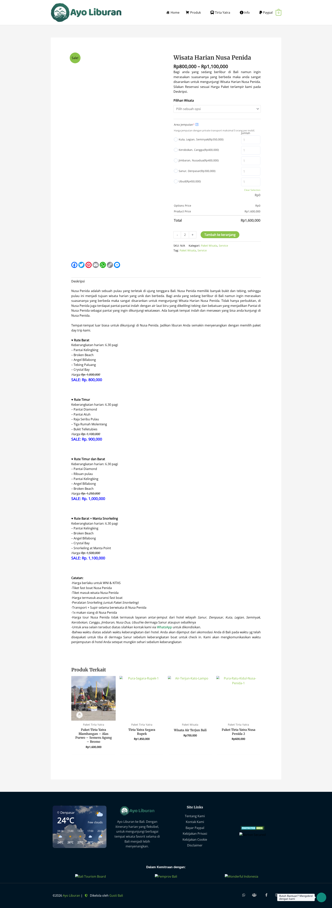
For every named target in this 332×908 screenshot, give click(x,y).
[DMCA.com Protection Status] (252, 827)
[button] (59, 837)
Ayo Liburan (71, 895)
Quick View (93, 717)
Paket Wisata (209, 245)
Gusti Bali (116, 895)
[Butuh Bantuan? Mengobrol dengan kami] (321, 897)
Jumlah (245, 133)
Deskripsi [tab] (78, 281)
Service (223, 245)
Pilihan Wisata (183, 100)
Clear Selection (252, 190)
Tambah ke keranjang (220, 235)
